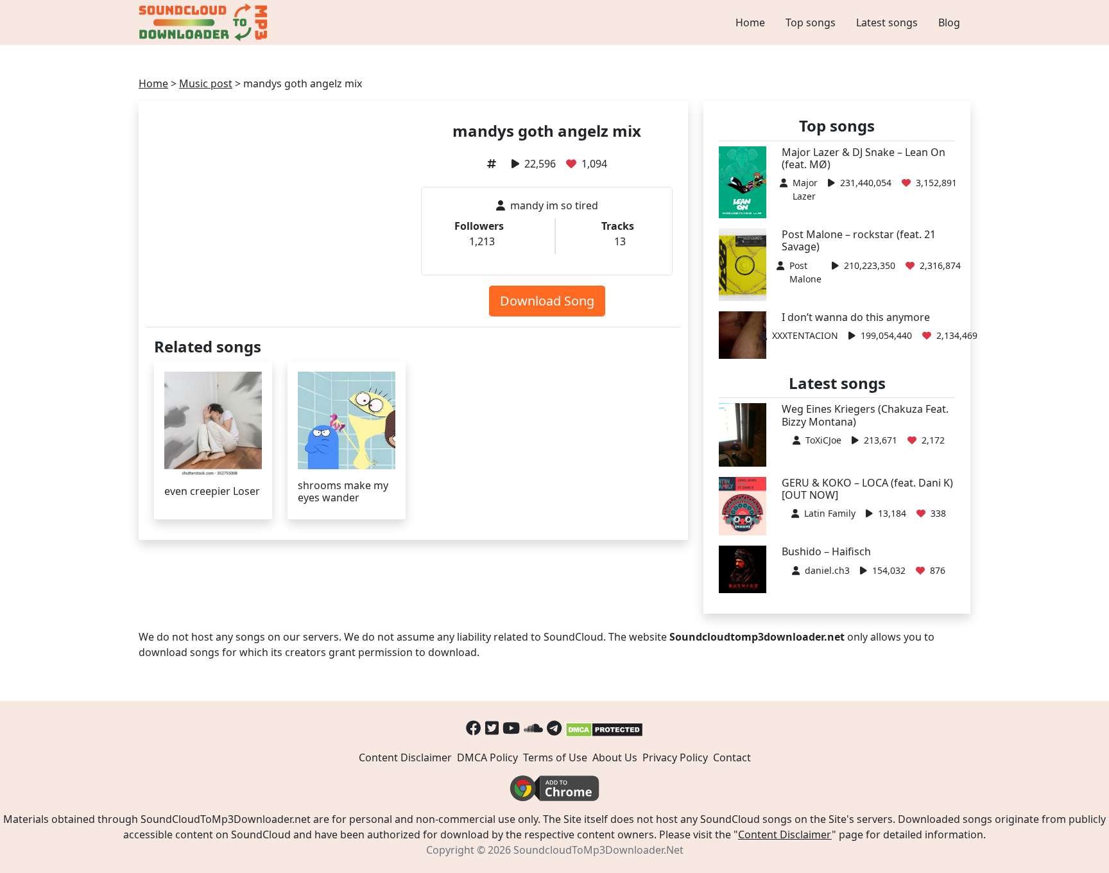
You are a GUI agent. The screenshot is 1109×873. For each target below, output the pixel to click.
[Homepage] (205, 22)
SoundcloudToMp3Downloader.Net (598, 850)
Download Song (547, 300)
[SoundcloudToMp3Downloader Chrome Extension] (554, 788)
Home (750, 22)
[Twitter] (492, 727)
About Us (614, 757)
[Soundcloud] (533, 727)
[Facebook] (473, 727)
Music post (205, 83)
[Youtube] (511, 727)
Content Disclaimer (405, 757)
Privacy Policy (675, 757)
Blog (949, 22)
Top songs (811, 22)
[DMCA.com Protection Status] (604, 727)
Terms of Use (555, 757)
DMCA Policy (487, 757)
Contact (732, 757)
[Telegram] (554, 727)
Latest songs (887, 22)
